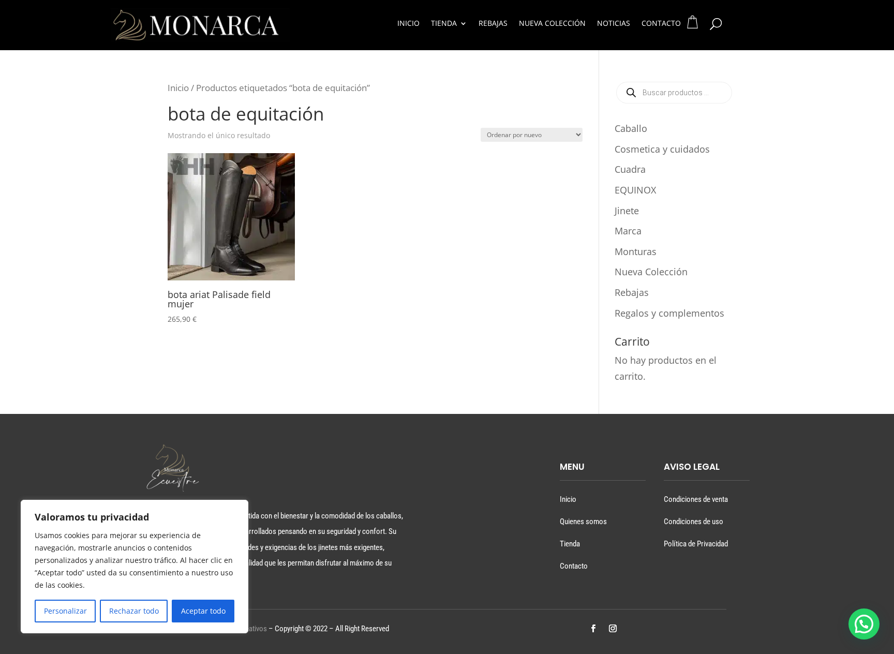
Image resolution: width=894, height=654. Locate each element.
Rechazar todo (134, 611)
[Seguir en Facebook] (593, 628)
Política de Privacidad (696, 543)
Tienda (444, 24)
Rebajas (493, 24)
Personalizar (65, 611)
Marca (628, 231)
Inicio (408, 24)
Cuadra (630, 169)
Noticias (613, 24)
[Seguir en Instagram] (612, 628)
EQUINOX (635, 190)
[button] (864, 624)
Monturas (636, 251)
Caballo (631, 128)
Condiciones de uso (693, 521)
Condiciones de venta (696, 499)
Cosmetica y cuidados (662, 149)
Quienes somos (583, 521)
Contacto (661, 24)
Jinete (627, 210)
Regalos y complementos (669, 313)
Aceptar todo (203, 611)
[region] (134, 566)
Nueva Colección (552, 24)
